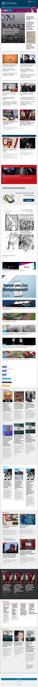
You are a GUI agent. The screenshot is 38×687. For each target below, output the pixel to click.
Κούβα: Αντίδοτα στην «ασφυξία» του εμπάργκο (10, 526)
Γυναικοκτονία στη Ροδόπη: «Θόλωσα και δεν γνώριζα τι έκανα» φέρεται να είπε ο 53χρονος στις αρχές (11, 31)
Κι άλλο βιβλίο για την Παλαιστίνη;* (24, 526)
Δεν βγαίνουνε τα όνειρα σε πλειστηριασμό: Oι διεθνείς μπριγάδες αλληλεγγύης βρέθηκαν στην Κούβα (27, 553)
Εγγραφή (34, 1)
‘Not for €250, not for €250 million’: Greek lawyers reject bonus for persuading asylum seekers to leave (19, 484)
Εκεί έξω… (6, 629)
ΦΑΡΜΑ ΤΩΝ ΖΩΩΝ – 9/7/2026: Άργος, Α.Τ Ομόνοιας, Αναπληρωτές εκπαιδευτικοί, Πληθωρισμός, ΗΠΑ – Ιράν (19, 588)
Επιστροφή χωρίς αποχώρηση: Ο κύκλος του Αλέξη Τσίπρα (13, 270)
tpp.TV (4, 571)
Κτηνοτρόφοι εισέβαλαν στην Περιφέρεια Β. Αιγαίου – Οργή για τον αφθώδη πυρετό (9, 70)
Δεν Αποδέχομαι (19, 681)
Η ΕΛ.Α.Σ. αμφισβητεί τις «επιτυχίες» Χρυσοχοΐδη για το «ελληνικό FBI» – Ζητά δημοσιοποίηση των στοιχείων (27, 65)
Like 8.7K (4, 370)
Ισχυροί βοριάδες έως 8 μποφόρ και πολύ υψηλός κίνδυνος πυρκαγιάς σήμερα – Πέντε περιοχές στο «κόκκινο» (10, 65)
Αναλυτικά (3, 40)
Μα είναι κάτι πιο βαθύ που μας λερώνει (9, 150)
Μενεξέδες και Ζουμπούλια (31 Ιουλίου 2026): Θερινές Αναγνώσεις (10, 123)
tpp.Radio (5, 602)
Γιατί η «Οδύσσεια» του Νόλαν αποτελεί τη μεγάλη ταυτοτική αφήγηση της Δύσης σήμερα (9, 556)
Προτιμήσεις (19, 684)
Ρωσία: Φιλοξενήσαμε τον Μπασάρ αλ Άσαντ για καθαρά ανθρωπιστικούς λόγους (27, 94)
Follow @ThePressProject (7, 378)
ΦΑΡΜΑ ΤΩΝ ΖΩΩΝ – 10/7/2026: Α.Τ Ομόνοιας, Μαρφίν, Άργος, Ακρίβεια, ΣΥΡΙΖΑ (27, 123)
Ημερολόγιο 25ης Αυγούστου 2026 (8, 255)
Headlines (6, 390)
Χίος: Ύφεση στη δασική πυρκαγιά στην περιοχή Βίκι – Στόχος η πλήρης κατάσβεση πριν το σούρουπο (9, 74)
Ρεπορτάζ (5, 467)
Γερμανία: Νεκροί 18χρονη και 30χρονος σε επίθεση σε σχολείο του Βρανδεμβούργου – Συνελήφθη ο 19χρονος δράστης (27, 103)
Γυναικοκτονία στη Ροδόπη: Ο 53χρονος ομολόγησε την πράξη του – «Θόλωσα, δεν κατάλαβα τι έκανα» (19, 406)
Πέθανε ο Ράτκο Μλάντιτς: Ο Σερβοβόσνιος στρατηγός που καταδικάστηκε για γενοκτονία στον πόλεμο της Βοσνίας (7, 407)
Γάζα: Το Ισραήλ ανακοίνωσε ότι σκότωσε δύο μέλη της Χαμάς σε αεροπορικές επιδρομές (30, 47)
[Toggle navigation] (3, 8)
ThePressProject (11, 3)
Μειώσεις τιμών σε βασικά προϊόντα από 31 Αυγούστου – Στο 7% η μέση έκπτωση (9, 94)
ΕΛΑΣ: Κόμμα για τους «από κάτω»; (27, 149)
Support (34, 7)
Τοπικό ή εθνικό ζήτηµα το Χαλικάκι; (9, 321)
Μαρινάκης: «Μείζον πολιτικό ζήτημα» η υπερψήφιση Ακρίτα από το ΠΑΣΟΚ (31, 18)
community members (12, 4)
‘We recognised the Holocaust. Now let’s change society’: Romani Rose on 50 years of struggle (7, 484)
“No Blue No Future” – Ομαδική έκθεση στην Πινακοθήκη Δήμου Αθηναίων (8, 644)
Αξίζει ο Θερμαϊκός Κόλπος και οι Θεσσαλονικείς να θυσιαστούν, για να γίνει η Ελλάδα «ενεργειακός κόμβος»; (18, 309)
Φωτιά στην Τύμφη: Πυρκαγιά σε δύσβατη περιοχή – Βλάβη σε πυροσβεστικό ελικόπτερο (30, 37)
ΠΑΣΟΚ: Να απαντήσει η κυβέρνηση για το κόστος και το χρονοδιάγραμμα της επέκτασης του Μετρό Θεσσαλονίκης (30, 438)
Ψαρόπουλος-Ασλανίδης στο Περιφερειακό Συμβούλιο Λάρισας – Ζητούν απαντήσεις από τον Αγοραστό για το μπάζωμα (27, 70)
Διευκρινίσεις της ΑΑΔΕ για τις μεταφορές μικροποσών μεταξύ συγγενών (8, 98)
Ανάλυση (5, 512)
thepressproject (7, 382)
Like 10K (4, 374)
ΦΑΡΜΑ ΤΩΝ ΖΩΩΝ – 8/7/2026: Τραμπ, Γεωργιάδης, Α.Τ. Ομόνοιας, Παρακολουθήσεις (29, 587)
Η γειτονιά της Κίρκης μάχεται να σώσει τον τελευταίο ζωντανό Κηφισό (15, 359)
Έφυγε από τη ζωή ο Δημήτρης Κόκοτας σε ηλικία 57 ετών (18, 644)
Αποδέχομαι (19, 679)
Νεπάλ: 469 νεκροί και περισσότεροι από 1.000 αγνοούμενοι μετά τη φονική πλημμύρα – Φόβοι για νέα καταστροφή (27, 98)
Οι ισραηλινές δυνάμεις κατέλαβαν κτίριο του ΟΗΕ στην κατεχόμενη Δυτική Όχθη (30, 406)
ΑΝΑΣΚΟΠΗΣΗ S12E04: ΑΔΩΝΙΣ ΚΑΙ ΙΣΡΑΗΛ (12, 176)
